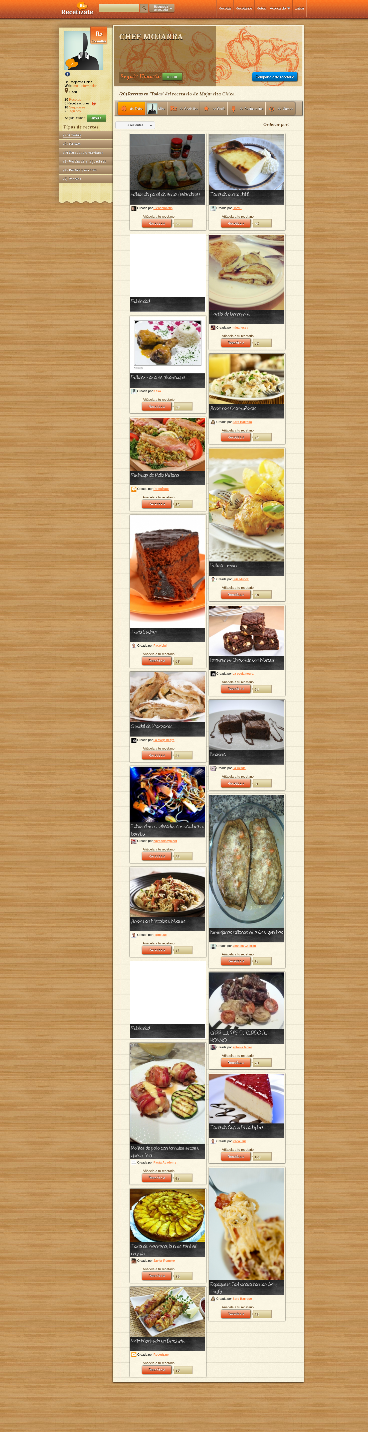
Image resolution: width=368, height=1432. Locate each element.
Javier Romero (164, 1260)
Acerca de (278, 8)
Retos (261, 8)
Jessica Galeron (244, 946)
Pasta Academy (164, 1162)
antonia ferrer (242, 1047)
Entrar (299, 8)
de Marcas (285, 109)
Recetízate (161, 489)
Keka (157, 391)
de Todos (136, 109)
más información (85, 86)
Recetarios (244, 8)
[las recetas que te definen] (77, 13)
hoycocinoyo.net (165, 841)
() (72, 135)
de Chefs (219, 109)
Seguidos (74, 111)
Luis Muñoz (241, 579)
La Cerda (239, 768)
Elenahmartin (162, 208)
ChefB (237, 208)
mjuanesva (240, 327)
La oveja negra (243, 673)
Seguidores (77, 107)
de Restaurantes (252, 109)
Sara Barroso (242, 422)
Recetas (225, 8)
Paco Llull (160, 645)
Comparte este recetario (275, 77)
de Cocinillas (189, 109)
